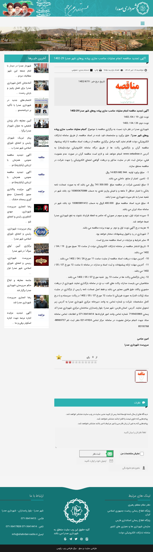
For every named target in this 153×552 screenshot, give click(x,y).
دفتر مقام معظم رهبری (139, 505)
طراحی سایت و (89, 548)
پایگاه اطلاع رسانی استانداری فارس (132, 520)
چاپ (96, 70)
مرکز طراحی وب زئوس (66, 548)
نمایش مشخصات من (130, 453)
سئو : (79, 548)
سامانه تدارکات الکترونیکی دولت (134, 533)
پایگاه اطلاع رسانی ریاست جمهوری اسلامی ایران (128, 512)
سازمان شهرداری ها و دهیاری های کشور (130, 526)
